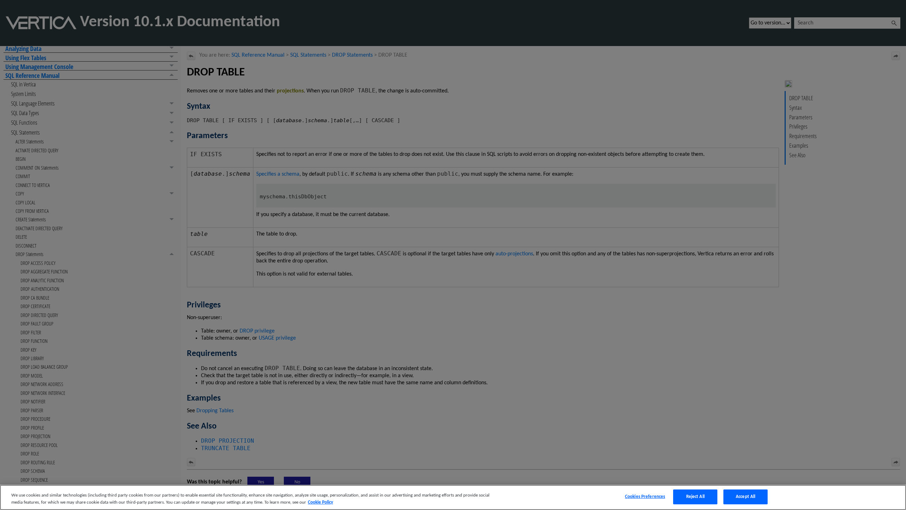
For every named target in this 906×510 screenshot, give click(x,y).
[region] (453, 497)
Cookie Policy (320, 502)
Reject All (695, 496)
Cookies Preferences (645, 496)
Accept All (745, 496)
